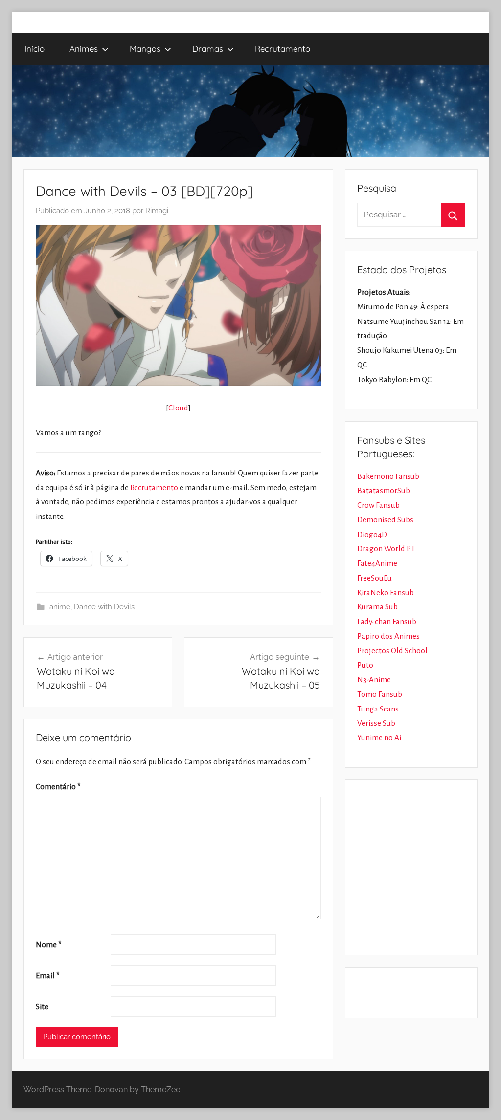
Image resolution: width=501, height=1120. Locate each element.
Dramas (207, 48)
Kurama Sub (377, 607)
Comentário (58, 786)
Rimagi (156, 210)
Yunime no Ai (379, 737)
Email (48, 975)
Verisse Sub (376, 723)
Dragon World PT (386, 548)
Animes (83, 48)
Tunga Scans (378, 709)
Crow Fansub (378, 505)
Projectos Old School (392, 650)
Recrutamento (282, 48)
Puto (365, 665)
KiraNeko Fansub (385, 592)
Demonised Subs (385, 520)
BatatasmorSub (383, 490)
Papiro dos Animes (388, 636)
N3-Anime (374, 679)
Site (42, 1006)
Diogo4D (372, 534)
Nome (49, 944)
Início (34, 48)
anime (59, 607)
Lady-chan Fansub (386, 621)
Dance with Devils (104, 607)
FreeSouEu (374, 578)
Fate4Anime (377, 563)
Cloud (178, 408)
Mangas (145, 48)
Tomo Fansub (379, 694)
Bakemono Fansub (388, 476)
